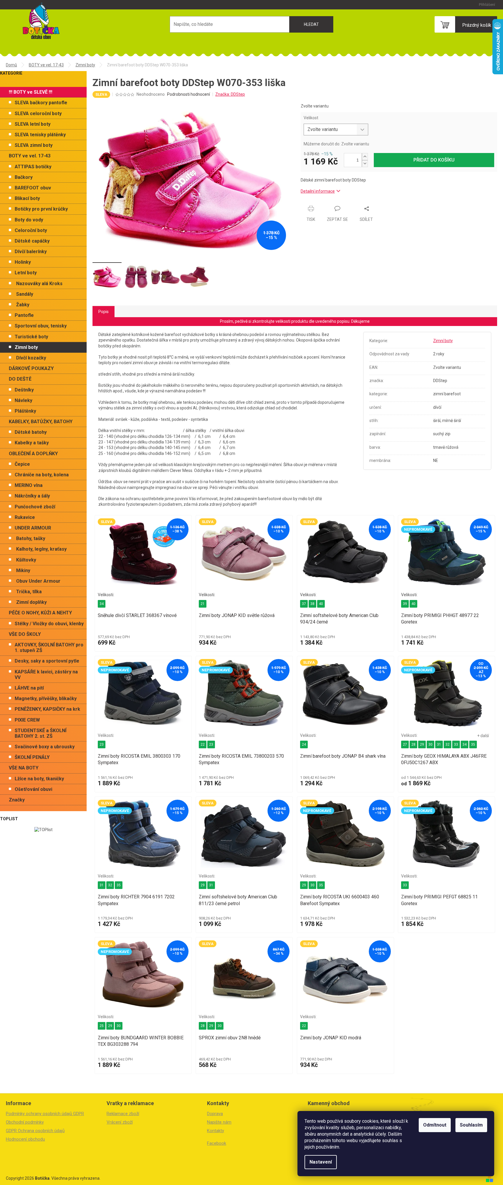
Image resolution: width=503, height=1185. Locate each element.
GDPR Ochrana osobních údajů (35, 1130)
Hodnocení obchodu (25, 1139)
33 (456, 744)
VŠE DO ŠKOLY (25, 634)
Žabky (22, 304)
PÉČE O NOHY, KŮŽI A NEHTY (40, 613)
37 (304, 604)
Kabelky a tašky (32, 443)
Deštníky (24, 390)
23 (102, 744)
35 (473, 744)
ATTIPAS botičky (33, 166)
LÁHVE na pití (29, 688)
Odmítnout (434, 1125)
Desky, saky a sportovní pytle (47, 661)
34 (102, 604)
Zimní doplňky (31, 602)
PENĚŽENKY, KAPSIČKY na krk (47, 709)
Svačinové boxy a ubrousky (45, 746)
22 (203, 744)
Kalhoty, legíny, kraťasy (41, 549)
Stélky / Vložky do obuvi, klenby (49, 623)
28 (413, 744)
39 (405, 604)
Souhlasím (471, 1125)
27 (405, 744)
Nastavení (320, 1162)
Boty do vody (29, 220)
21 (203, 604)
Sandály (24, 294)
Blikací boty (27, 198)
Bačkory (24, 177)
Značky (17, 800)
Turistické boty (31, 336)
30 (430, 744)
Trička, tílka (29, 591)
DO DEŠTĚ (20, 379)
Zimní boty (26, 347)
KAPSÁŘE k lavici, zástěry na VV (46, 674)
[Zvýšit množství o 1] (365, 156)
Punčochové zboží (35, 507)
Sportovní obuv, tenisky (41, 326)
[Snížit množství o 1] (365, 163)
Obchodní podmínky (25, 1122)
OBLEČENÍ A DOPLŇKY (33, 453)
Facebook (216, 1143)
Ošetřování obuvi (33, 789)
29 (422, 744)
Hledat (311, 24)
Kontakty (215, 1130)
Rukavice (25, 517)
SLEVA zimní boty (34, 145)
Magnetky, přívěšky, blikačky (46, 698)
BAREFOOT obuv (33, 188)
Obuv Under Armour (38, 581)
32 (447, 744)
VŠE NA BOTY (23, 768)
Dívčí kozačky (31, 358)
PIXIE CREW (27, 720)
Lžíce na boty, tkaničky (39, 778)
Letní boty (26, 272)
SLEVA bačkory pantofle (41, 102)
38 (312, 604)
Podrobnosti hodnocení (188, 94)
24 (304, 744)
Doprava (215, 1113)
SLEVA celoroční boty (38, 113)
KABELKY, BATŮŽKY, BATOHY (41, 421)
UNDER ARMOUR (33, 528)
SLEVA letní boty (33, 124)
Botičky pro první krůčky (41, 209)
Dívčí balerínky (31, 251)
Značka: (230, 94)
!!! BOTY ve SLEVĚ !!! (30, 92)
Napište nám (219, 1122)
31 (439, 744)
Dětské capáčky (32, 241)
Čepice (22, 464)
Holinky (23, 262)
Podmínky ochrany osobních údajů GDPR (45, 1113)
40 (321, 604)
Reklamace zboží (123, 1113)
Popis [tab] (103, 311)
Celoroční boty (31, 230)
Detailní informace (318, 191)
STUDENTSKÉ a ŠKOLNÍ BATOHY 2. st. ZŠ (40, 733)
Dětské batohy (31, 432)
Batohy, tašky (30, 538)
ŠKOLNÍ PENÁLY (32, 757)
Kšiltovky (26, 560)
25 (102, 1026)
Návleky (23, 400)
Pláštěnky (25, 411)
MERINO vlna (29, 485)
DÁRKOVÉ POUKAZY (31, 368)
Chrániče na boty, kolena (42, 475)
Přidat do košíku (434, 160)
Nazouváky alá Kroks (39, 283)
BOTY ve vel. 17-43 (30, 156)
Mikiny (23, 570)
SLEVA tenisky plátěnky (40, 134)
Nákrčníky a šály (32, 496)
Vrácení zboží (120, 1122)
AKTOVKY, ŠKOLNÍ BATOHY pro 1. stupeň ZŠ (49, 647)
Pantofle (24, 315)
